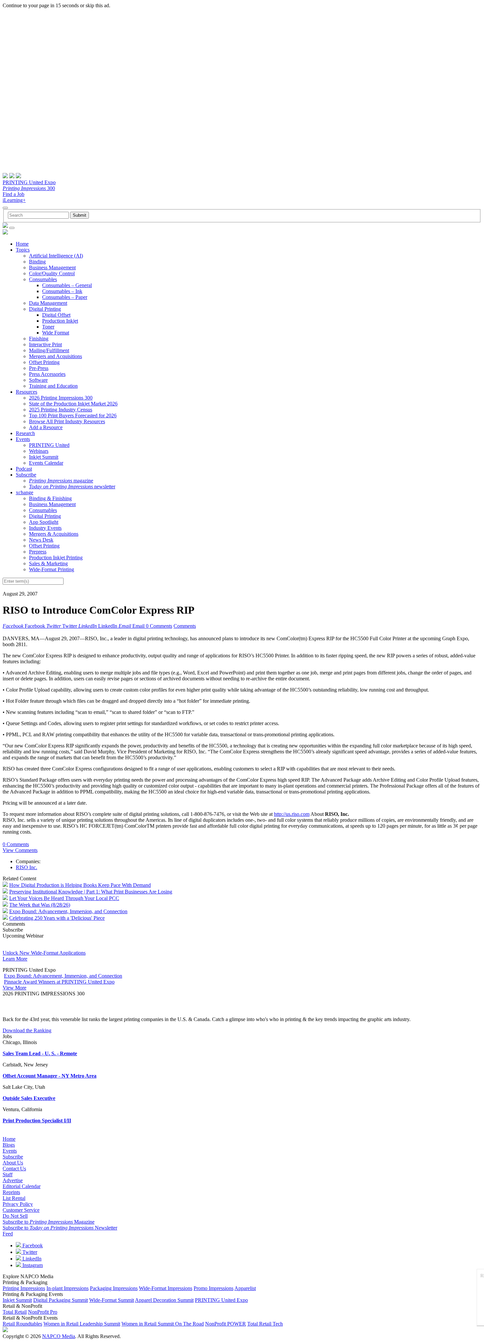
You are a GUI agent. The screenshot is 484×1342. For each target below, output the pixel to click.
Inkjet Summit (43, 457)
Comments (185, 626)
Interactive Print (45, 344)
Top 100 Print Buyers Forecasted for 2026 (73, 415)
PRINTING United (49, 445)
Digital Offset (56, 315)
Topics (23, 250)
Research (25, 433)
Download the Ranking (27, 1030)
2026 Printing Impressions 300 (61, 398)
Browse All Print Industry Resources (67, 421)
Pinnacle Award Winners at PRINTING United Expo (59, 982)
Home (22, 244)
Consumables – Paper (64, 297)
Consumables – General (67, 285)
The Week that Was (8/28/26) (39, 905)
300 (29, 188)
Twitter (29, 1252)
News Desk (41, 540)
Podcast (24, 469)
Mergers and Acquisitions (55, 356)
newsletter (72, 486)
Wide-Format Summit (111, 1300)
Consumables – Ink (62, 291)
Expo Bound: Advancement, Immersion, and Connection (68, 911)
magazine (61, 480)
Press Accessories (47, 374)
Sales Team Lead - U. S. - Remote (40, 1053)
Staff (8, 1174)
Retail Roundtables (22, 1324)
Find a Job (13, 194)
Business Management (52, 267)
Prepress (37, 551)
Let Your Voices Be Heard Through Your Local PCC (64, 898)
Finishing (38, 338)
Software (38, 380)
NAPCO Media (58, 1336)
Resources (26, 392)
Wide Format (55, 332)
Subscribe (26, 474)
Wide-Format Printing (51, 569)
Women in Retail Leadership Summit (81, 1324)
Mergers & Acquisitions (53, 534)
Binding (37, 261)
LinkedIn (31, 1258)
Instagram (32, 1265)
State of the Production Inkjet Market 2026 (73, 403)
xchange (24, 492)
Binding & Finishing (50, 498)
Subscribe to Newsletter (60, 1228)
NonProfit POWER (225, 1324)
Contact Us (14, 1168)
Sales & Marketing (48, 563)
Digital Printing (45, 309)
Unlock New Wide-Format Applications (44, 953)
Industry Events (45, 528)
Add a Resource (46, 427)
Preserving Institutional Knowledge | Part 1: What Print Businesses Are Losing (90, 891)
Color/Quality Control (52, 273)
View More (14, 987)
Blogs (9, 1145)
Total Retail (15, 1312)
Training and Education (53, 386)
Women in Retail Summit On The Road (162, 1324)
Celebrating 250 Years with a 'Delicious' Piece (57, 918)
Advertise (13, 1180)
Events (23, 439)
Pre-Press (38, 368)
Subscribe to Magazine (48, 1222)
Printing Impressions (24, 1288)
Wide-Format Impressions (165, 1288)
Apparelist (245, 1288)
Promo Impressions (213, 1288)
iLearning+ (14, 200)
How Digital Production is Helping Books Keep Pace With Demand (80, 885)
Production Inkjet (60, 321)
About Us (13, 1162)
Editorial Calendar (21, 1186)
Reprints (11, 1192)
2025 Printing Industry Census (60, 409)
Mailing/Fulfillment (49, 350)
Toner (48, 326)
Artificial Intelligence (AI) (56, 255)
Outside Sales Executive (29, 1098)
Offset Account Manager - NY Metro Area (49, 1076)
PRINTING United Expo (29, 182)
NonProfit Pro (42, 1312)
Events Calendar (46, 463)
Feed (8, 1233)
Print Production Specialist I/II (37, 1120)
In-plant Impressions (67, 1288)
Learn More (15, 959)
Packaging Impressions (114, 1288)
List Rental (14, 1198)
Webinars (38, 451)
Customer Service (21, 1210)
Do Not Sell (15, 1216)
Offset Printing (44, 362)
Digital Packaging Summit (60, 1300)
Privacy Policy (18, 1204)
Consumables (43, 279)
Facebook (32, 1245)
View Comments (20, 850)
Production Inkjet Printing (56, 557)
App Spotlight (43, 522)
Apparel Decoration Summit (164, 1300)
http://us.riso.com (291, 814)
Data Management (48, 303)
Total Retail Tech (265, 1324)
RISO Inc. (26, 867)
